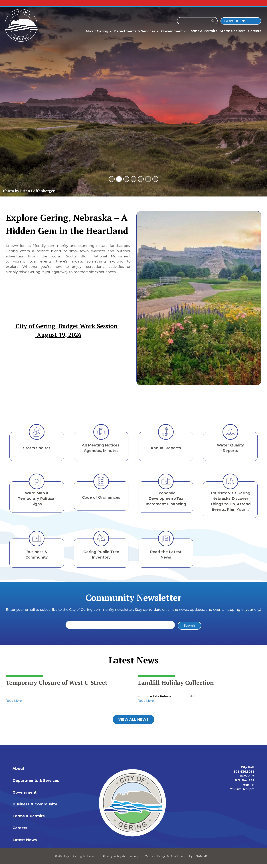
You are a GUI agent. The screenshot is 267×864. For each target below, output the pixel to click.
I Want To (231, 21)
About (18, 768)
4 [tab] (133, 179)
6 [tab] (148, 179)
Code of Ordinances (101, 497)
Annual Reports (166, 448)
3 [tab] (126, 179)
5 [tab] (141, 179)
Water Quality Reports (230, 448)
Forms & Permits (202, 31)
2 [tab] (119, 179)
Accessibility (130, 856)
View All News (133, 719)
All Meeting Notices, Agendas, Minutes (101, 448)
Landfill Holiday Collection (176, 682)
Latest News (25, 840)
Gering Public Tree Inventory (101, 554)
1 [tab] (111, 179)
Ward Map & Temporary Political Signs (36, 498)
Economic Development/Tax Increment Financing (166, 498)
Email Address (77, 623)
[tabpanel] (133, 98)
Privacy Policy (112, 856)
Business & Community (36, 554)
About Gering (96, 31)
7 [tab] (155, 179)
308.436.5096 (244, 771)
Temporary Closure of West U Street (56, 682)
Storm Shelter (36, 448)
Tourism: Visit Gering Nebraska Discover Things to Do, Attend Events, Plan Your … (230, 501)
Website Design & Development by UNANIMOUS (179, 856)
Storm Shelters (232, 31)
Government (172, 31)
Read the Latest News (166, 554)
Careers (254, 31)
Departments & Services (134, 31)
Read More (14, 700)
